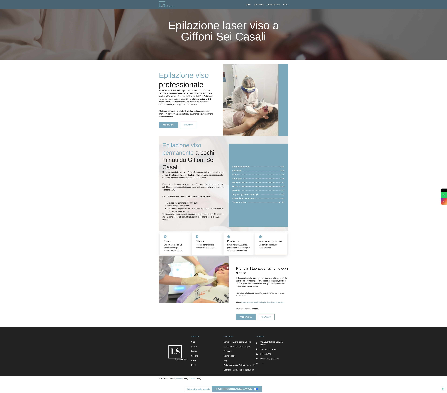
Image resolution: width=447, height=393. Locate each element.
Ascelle (194, 347)
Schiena (194, 356)
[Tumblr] (262, 363)
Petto (193, 365)
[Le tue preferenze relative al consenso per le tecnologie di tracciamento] (443, 389)
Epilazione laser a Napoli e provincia (239, 370)
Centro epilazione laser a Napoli (237, 347)
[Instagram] (257, 363)
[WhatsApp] (444, 195)
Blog (285, 5)
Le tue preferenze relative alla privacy (233, 389)
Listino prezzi (273, 5)
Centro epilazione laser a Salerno (237, 342)
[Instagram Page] (444, 201)
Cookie (192, 379)
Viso (193, 342)
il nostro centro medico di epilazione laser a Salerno (262, 302)
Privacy (179, 379)
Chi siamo (258, 5)
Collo (193, 361)
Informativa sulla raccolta (198, 389)
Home (248, 5)
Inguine (194, 351)
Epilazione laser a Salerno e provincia (239, 365)
